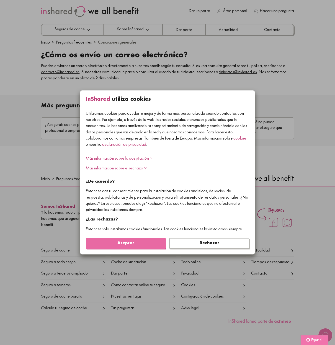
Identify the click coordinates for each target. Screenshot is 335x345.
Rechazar (209, 243)
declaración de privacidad (124, 145)
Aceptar (125, 243)
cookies (240, 139)
